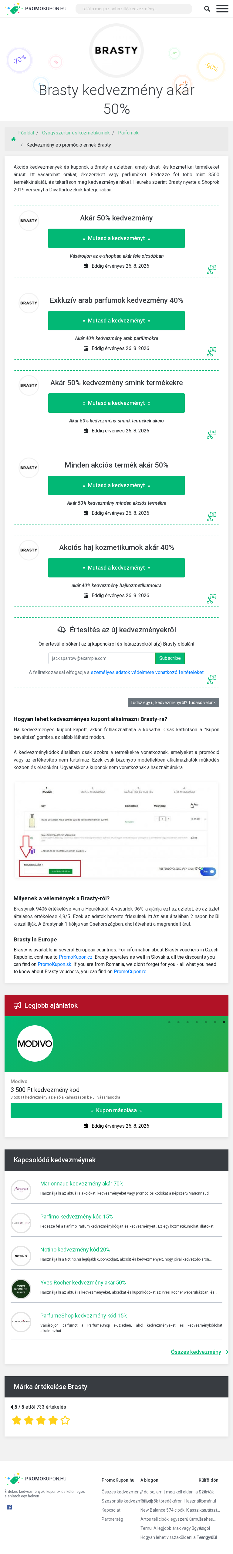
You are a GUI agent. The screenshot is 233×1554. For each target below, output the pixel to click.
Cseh (203, 1519)
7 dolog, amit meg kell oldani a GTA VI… (165, 1492)
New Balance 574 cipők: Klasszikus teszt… (165, 1510)
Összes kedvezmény (196, 1352)
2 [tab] (178, 1022)
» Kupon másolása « (116, 1110)
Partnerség (112, 1519)
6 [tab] (215, 1022)
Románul (207, 1501)
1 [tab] (169, 1022)
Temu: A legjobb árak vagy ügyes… (165, 1528)
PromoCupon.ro (130, 971)
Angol (204, 1528)
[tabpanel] (116, 1089)
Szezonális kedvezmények (116, 1501)
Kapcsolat (111, 1510)
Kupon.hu (45, 9)
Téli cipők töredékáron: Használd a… (165, 1501)
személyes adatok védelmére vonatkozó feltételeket (147, 672)
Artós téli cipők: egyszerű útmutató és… (165, 1519)
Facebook (9, 1507)
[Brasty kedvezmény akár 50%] (116, 52)
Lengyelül (208, 1537)
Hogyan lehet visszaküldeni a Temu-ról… (165, 1537)
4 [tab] (197, 1022)
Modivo (19, 1081)
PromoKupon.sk (54, 964)
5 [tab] (206, 1022)
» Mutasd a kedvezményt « (116, 238)
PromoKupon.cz (76, 957)
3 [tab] (187, 1022)
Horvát (205, 1510)
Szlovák (206, 1492)
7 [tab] (224, 1022)
